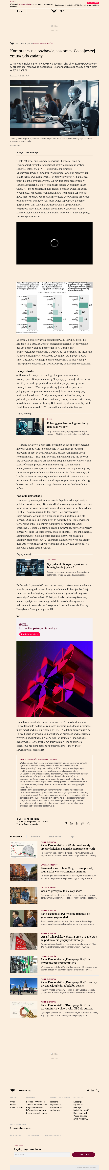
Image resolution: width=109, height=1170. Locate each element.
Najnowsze (55, 836)
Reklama (54, 1102)
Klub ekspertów (27, 44)
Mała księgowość (81, 1110)
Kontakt (13, 1104)
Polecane (36, 836)
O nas (12, 1102)
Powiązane (16, 836)
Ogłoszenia (55, 1104)
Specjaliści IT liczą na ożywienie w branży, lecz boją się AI (67, 565)
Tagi (71, 836)
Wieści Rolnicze (80, 1116)
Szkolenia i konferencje (20, 1128)
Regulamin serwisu (34, 1107)
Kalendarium (33, 1136)
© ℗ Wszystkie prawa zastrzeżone (32, 821)
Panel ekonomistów (43, 44)
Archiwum (55, 1110)
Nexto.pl (77, 1107)
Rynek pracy (51, 560)
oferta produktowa (53, 1136)
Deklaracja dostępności (36, 1113)
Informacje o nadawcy (36, 1110)
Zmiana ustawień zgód (36, 1104)
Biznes (49, 419)
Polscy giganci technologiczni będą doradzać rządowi (67, 425)
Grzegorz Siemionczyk (27, 152)
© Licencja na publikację (27, 819)
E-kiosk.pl (78, 1102)
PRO (62, 11)
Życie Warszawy (81, 1119)
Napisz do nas (16, 1107)
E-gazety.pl (78, 1104)
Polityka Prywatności (35, 1102)
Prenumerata (56, 1107)
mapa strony (15, 1136)
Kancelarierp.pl (80, 1113)
